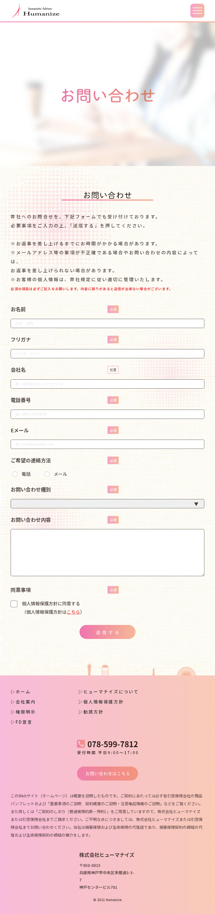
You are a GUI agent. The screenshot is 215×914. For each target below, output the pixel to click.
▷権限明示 (23, 712)
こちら (73, 611)
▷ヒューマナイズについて (108, 691)
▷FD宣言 (21, 722)
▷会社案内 (23, 702)
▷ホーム (21, 691)
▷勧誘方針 (91, 712)
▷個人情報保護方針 (101, 702)
